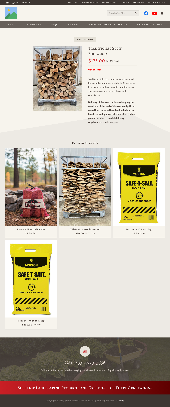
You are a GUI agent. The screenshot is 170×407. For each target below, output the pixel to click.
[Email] (7, 3)
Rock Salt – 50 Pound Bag (139, 229)
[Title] (11, 13)
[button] (77, 24)
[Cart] (162, 13)
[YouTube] (154, 13)
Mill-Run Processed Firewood (85, 229)
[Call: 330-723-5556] (85, 351)
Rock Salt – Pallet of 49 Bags (31, 320)
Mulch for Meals (156, 2)
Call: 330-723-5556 (85, 362)
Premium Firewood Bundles (31, 229)
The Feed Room (109, 2)
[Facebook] (146, 13)
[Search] (136, 13)
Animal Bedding (90, 2)
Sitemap (120, 400)
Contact (125, 2)
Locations (138, 2)
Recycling (73, 2)
